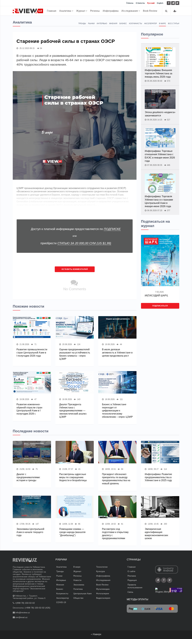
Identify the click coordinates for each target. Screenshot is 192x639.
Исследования (130, 11)
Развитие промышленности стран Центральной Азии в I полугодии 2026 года (31, 352)
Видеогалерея (103, 598)
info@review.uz (22, 612)
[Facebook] (169, 3)
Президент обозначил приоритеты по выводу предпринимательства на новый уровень (116, 479)
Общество (78, 598)
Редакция (132, 580)
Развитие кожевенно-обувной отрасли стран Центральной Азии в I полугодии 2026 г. (29, 409)
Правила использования (135, 586)
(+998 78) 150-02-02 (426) (37, 608)
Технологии (102, 567)
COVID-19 (61, 602)
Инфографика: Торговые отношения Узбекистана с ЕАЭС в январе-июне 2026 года (160, 156)
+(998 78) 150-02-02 (25, 603)
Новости (77, 580)
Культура (100, 571)
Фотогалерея (102, 593)
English (160, 3)
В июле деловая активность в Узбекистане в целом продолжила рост (117, 352)
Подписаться (160, 306)
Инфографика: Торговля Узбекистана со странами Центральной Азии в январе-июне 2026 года (159, 201)
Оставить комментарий (75, 269)
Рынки (91, 23)
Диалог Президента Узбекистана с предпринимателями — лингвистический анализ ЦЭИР (72, 410)
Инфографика (110, 11)
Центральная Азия (82, 593)
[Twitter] (177, 3)
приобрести (75, 243)
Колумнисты (135, 23)
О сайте (131, 571)
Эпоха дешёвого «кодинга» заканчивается (160, 114)
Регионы (95, 11)
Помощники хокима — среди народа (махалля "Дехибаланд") (72, 532)
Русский (150, 3)
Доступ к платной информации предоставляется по (76, 229)
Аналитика (65, 11)
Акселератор (150, 23)
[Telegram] (173, 3)
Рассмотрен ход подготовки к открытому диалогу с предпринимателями (115, 534)
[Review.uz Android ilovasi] (166, 570)
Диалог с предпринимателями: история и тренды (28, 477)
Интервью (102, 23)
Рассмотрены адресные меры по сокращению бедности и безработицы (73, 477)
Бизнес (123, 23)
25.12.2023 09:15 (26, 48)
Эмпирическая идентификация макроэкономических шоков (156, 534)
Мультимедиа (103, 589)
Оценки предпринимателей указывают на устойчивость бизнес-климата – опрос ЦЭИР (74, 354)
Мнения (113, 23)
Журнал (81, 11)
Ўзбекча (129, 3)
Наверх (96, 634)
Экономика (78, 584)
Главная (51, 11)
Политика (78, 589)
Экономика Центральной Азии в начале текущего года (30, 532)
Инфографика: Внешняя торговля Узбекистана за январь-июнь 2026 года (158, 73)
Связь (130, 592)
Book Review (150, 11)
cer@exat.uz (21, 617)
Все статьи (173, 23)
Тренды (82, 23)
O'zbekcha (140, 3)
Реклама (132, 576)
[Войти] (175, 11)
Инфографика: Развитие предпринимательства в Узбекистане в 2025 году (158, 477)
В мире (162, 23)
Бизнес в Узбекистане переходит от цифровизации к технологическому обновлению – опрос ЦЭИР (117, 410)
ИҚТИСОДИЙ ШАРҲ (156, 295)
